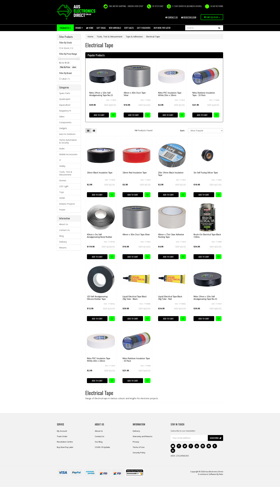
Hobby (62, 166)
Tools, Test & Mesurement (65, 173)
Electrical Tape (153, 36)
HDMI (62, 198)
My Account (62, 431)
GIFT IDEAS (101, 27)
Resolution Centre (65, 441)
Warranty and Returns (142, 436)
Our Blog (98, 441)
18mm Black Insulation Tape (99, 173)
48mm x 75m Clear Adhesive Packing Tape (171, 236)
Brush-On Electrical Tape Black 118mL (207, 236)
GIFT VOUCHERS (143, 27)
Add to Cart (99, 114)
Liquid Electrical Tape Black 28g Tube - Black (135, 298)
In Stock (67, 48)
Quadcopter (64, 99)
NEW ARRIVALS (115, 27)
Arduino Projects (67, 203)
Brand (78, 27)
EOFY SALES (129, 27)
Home (90, 27)
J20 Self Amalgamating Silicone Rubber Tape (97, 298)
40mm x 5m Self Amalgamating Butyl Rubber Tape (99, 237)
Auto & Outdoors (67, 134)
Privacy (136, 441)
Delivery (63, 241)
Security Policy (139, 452)
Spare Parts (64, 93)
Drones (62, 180)
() (212, 17)
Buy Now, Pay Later (162, 27)
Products (65, 27)
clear (74, 67)
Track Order (62, 436)
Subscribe (214, 437)
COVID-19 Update (102, 447)
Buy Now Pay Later (65, 447)
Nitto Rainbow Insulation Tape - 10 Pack (203, 94)
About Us (63, 224)
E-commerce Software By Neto (210, 474)
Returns (62, 247)
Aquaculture (64, 104)
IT (60, 160)
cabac (65, 78)
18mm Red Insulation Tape (135, 173)
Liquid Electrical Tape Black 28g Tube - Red (170, 298)
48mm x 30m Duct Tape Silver (135, 94)
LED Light (63, 186)
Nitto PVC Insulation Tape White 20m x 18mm (169, 94)
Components (65, 122)
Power (62, 209)
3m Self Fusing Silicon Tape (206, 173)
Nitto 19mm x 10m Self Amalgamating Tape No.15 (101, 94)
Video (61, 116)
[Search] (219, 27)
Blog (61, 236)
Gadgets (63, 128)
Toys (61, 192)
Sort (182, 130)
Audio (62, 148)
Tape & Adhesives (134, 36)
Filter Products (66, 37)
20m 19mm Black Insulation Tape (170, 174)
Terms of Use (139, 447)
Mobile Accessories (68, 154)
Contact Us (64, 230)
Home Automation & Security (68, 141)
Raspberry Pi (65, 110)
